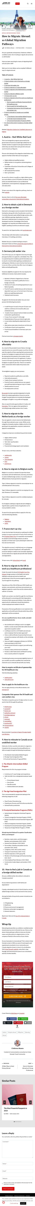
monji (24, 560)
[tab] (14, 1121)
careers (7, 457)
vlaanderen (8, 521)
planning (27, 1032)
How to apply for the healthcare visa (17, 106)
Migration (20, 1032)
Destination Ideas (11, 33)
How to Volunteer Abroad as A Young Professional (27, 1067)
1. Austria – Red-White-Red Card (13, 79)
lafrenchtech (16, 560)
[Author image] (3, 48)
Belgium (7, 519)
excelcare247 (8, 723)
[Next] (30, 1102)
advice (4, 1032)
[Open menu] (31, 3)
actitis (6, 523)
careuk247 (7, 708)
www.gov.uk (5, 689)
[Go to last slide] (4, 1102)
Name (5, 1163)
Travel (18, 33)
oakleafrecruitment (10, 713)
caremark (7, 719)
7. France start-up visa (10, 95)
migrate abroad (12, 1032)
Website (5, 1178)
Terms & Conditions (19, 1195)
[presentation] (17, 1094)
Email (4, 1171)
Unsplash (21, 1013)
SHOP (17, 3)
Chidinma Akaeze (10, 48)
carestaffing (8, 721)
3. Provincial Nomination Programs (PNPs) (19, 120)
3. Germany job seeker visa (11, 85)
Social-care (8, 711)
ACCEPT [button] (23, 1203)
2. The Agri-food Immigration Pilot (16, 118)
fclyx (6, 461)
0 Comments (29, 48)
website (7, 192)
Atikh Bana (14, 1013)
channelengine (9, 459)
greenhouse (8, 463)
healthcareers (8, 677)
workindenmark (27, 230)
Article (4, 33)
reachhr (7, 727)
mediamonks (8, 455)
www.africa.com (9, 679)
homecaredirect (9, 725)
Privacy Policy (9, 1195)
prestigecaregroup (10, 715)
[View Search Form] (27, 3)
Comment (6, 1141)
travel (4, 1035)
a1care (6, 717)
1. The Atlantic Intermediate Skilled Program (19, 116)
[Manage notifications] (3, 1202)
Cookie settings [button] (14, 1203)
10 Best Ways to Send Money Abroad (8, 1066)
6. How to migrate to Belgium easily (14, 93)
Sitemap (28, 1195)
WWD (6, 1113)
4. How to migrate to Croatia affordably (15, 87)
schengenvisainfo (18, 336)
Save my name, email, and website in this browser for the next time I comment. (18, 1183)
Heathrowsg (8, 706)
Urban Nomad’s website (11, 949)
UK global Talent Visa (10, 536)
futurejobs (5, 406)
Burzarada (5, 393)
